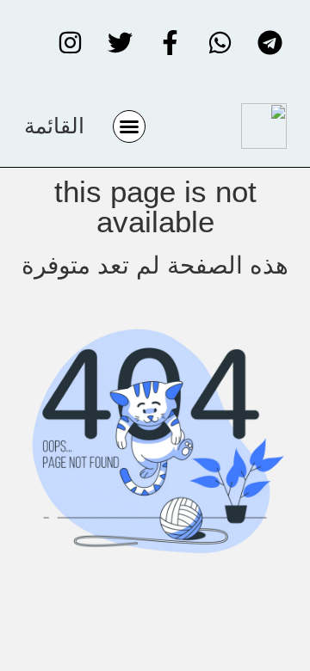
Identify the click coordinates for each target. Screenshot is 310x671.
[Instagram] (70, 43)
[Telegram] (269, 43)
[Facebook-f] (170, 43)
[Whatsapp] (220, 43)
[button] (129, 126)
